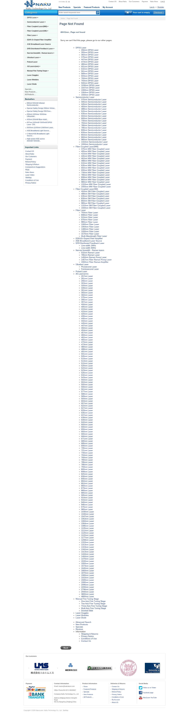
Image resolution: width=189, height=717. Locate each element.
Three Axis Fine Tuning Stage (94, 606)
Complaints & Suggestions (35, 167)
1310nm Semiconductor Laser (94, 142)
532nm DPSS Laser (90, 69)
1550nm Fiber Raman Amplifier (94, 262)
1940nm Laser (87, 580)
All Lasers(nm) (82, 274)
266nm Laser (87, 281)
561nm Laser (87, 389)
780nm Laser (87, 460)
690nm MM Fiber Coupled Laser (95, 170)
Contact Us (86, 641)
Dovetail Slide (87, 610)
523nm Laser (87, 370)
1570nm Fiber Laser (90, 234)
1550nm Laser (87, 563)
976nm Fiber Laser (89, 219)
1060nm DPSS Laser (90, 90)
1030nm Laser (87, 512)
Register (161, 7)
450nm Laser (87, 328)
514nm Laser (87, 361)
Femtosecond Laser (90, 269)
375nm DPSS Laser (90, 57)
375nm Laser (87, 297)
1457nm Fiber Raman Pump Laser (96, 260)
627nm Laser (87, 408)
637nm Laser (87, 415)
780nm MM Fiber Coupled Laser (95, 175)
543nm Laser (87, 377)
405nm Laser (87, 307)
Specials (77, 7)
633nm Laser (87, 410)
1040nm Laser (87, 514)
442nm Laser (87, 321)
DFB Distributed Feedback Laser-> (40, 49)
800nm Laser (87, 469)
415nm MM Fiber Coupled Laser (95, 154)
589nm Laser (87, 396)
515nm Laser (87, 363)
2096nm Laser (87, 585)
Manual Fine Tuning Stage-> (38, 71)
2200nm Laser (87, 587)
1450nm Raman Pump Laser (94, 257)
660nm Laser (87, 431)
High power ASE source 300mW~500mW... (36, 140)
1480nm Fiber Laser (90, 229)
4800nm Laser (87, 596)
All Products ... (30, 94)
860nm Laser (87, 486)
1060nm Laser (87, 521)
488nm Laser (87, 349)
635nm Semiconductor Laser (94, 114)
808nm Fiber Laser (89, 215)
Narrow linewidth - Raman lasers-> (40, 53)
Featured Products (92, 7)
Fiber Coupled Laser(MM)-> (37, 26)
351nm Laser (87, 290)
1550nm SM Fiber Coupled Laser (95, 208)
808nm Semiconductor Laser (94, 130)
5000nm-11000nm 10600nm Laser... (40, 128)
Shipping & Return (32, 164)
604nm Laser (87, 401)
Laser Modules (33, 80)
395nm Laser (87, 300)
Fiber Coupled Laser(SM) (87, 189)
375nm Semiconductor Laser (94, 99)
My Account (108, 7)
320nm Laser (87, 285)
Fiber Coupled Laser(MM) (87, 146)
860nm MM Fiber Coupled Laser (95, 179)
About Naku (123, 1)
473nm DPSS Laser (90, 62)
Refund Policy (30, 162)
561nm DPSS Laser (90, 71)
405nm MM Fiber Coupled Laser (95, 151)
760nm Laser (87, 457)
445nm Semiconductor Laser (94, 104)
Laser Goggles (33, 75)
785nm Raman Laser (90, 255)
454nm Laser (87, 330)
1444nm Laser (87, 554)
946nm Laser (87, 504)
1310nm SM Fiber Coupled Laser (95, 205)
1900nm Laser (87, 575)
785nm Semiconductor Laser (94, 128)
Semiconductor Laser (85, 97)
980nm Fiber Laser (89, 222)
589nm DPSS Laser (90, 73)
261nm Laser (87, 278)
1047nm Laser (87, 516)
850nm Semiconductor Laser (94, 135)
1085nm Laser (87, 526)
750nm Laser (87, 455)
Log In (152, 7)
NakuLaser (39, 710)
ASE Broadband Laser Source (39, 44)
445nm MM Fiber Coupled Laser (95, 156)
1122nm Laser (87, 535)
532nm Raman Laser (90, 252)
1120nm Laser (87, 533)
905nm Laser (87, 495)
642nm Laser (87, 422)
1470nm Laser (87, 559)
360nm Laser (87, 295)
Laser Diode (32, 84)
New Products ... (31, 92)
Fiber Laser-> (32, 35)
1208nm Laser (87, 540)
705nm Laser (87, 448)
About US (115, 702)
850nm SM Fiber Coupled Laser (95, 201)
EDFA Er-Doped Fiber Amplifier (39, 40)
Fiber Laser (81, 210)
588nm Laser (87, 394)
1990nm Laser (87, 582)
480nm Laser (87, 347)
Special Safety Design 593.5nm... (39, 111)
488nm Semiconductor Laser (94, 109)
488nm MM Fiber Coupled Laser (95, 161)
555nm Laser (87, 384)
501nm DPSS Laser (90, 66)
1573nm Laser (87, 566)
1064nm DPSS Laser (90, 92)
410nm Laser (87, 309)
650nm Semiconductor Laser (94, 116)
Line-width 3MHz (88, 248)
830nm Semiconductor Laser (94, 132)
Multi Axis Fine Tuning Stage (93, 608)
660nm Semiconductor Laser (94, 118)
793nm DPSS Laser (90, 81)
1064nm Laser (87, 523)
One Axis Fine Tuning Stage (93, 601)
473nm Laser (87, 344)
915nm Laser (87, 500)
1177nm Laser (87, 537)
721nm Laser (87, 450)
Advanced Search (83, 622)
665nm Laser (87, 434)
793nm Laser (87, 467)
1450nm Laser (87, 556)
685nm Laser (87, 443)
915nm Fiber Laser (89, 217)
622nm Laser (87, 406)
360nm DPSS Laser (90, 55)
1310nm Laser (87, 542)
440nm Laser (87, 318)
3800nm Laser (87, 594)
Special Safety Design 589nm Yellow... (41, 108)
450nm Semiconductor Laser (94, 106)
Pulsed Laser (32, 62)
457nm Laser (87, 333)
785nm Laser (87, 462)
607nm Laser (87, 403)
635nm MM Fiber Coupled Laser (95, 165)
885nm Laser (87, 493)
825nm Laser (87, 474)
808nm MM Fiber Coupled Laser (95, 177)
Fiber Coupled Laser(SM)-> (37, 31)
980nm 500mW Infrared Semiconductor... (36, 104)
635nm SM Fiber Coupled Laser (95, 196)
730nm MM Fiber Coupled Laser (95, 172)
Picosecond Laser (89, 267)
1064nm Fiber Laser (90, 227)
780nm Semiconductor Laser (94, 125)
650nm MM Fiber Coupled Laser (95, 168)
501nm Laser (87, 354)
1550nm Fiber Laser (90, 231)
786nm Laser (87, 464)
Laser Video (29, 175)
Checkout (158, 12)
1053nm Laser (87, 519)
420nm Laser (87, 314)
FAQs (27, 170)
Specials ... (29, 89)
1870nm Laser (87, 573)
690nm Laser (87, 446)
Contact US (112, 1)
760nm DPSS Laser (90, 78)
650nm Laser (87, 424)
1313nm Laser (87, 545)
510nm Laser (87, 358)
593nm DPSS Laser (90, 76)
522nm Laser (87, 368)
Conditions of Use (32, 180)
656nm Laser (87, 429)
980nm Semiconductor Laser (94, 139)
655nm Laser (87, 427)
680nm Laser (87, 441)
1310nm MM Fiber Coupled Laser (96, 184)
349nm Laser (87, 288)
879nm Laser (87, 488)
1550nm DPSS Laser (90, 95)
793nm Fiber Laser (89, 212)
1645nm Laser (87, 568)
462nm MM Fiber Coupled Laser (95, 158)
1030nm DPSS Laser (90, 85)
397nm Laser (87, 302)
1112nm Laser (87, 530)
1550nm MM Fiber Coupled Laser (96, 187)
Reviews (79, 629)
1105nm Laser (87, 528)
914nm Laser (87, 497)
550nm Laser (87, 380)
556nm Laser (87, 387)
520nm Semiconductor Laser (94, 111)
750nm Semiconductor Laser (94, 123)
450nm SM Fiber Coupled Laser (95, 191)
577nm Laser (87, 391)
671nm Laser (87, 439)
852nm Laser (87, 483)
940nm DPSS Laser (90, 83)
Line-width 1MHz (88, 245)
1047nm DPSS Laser (90, 88)
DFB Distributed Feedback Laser (90, 243)
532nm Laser (87, 375)
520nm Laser (87, 366)
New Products (64, 7)
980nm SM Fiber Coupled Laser (95, 203)
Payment (145, 1)
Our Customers (134, 1)
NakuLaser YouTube (149, 697)
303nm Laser (87, 283)
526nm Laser (87, 373)
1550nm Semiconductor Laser (94, 144)
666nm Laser (87, 436)
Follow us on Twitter (149, 687)
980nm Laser (87, 509)
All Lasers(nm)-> (33, 66)
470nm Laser (87, 342)
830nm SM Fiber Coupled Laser (95, 198)
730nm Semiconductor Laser (94, 121)
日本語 (162, 1)
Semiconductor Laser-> (36, 22)
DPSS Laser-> (32, 18)
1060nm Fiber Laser (90, 224)
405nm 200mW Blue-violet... (37, 119)
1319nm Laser (87, 547)
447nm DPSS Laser (90, 59)
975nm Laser (87, 507)
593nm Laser (87, 399)
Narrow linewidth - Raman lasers (90, 250)
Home (63, 18)
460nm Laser (87, 335)
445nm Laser (87, 323)
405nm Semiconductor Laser (94, 102)
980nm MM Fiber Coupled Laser (95, 182)
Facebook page (147, 692)
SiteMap (28, 178)
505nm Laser (87, 356)
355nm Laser (87, 293)
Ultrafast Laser (82, 264)
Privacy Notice (30, 183)
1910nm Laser (87, 578)
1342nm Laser (87, 549)
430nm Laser (87, 316)
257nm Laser (87, 276)
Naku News (154, 1)
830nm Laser (87, 476)
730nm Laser (87, 453)
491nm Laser (87, 351)
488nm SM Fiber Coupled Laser (95, 194)
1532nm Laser (87, 561)
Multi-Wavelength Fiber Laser (94, 236)
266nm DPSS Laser (90, 50)
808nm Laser (87, 472)
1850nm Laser (87, 570)
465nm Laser (87, 340)
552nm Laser (87, 382)
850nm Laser (87, 481)
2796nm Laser (87, 589)
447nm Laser (87, 325)
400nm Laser (87, 304)
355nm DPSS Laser (90, 52)
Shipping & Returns (89, 634)
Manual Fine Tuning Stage (87, 599)
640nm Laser (87, 420)
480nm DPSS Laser (90, 64)
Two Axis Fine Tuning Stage (93, 603)
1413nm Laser (87, 552)
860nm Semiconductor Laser (94, 137)
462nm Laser (87, 337)
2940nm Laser (87, 592)
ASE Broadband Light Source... (38, 131)
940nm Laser (87, 502)
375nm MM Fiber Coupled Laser (95, 149)
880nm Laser (87, 490)
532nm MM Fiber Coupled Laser (95, 163)
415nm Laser (87, 311)
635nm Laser (87, 413)
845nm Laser (87, 479)
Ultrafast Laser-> (34, 57)
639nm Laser (87, 417)
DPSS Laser (81, 48)
